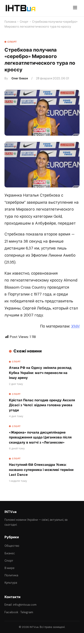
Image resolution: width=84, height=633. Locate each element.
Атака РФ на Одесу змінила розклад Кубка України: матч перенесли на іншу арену (40, 373)
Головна (10, 22)
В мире (9, 568)
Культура (10, 583)
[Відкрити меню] (75, 8)
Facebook (11, 612)
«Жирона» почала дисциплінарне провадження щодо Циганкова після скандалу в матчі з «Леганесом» (40, 437)
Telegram (26, 612)
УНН (75, 326)
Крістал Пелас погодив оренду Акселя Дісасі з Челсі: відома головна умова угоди (42, 405)
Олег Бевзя (19, 78)
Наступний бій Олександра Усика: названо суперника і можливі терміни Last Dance (41, 469)
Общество (11, 546)
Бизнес (9, 553)
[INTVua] (20, 8)
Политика (11, 575)
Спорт (24, 22)
